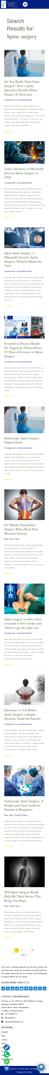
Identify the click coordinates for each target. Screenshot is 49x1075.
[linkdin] (26, 988)
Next (24, 954)
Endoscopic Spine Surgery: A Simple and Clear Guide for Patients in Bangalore (23, 805)
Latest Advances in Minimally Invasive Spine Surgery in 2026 (24, 173)
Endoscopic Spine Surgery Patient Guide (21, 440)
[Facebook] (3, 988)
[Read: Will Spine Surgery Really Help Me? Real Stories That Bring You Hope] (24, 871)
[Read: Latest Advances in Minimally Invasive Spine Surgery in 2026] (24, 152)
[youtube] (22, 988)
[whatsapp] (40, 988)
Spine (11, 815)
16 (32, 950)
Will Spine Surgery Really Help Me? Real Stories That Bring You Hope (22, 896)
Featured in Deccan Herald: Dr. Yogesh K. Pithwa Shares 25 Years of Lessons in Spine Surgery (23, 349)
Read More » (9, 131)
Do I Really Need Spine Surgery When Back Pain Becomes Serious (21, 529)
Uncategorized (9, 99)
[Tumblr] (35, 988)
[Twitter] (8, 988)
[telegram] (44, 988)
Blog (6, 539)
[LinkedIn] (12, 988)
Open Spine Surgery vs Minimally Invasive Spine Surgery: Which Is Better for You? (23, 259)
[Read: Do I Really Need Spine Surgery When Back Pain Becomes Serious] (24, 504)
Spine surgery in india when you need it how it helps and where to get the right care (22, 623)
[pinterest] (31, 988)
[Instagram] (17, 988)
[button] (25, 4)
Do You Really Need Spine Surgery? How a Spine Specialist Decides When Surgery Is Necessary (22, 87)
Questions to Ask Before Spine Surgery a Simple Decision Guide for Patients (22, 714)
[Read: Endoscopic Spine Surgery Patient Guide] (24, 419)
